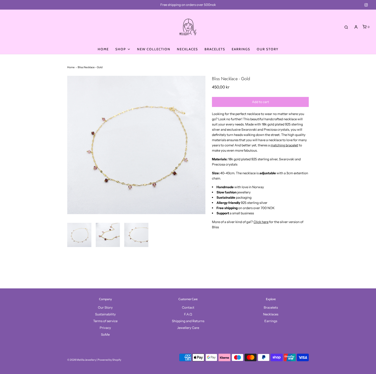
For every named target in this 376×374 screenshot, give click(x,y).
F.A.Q (188, 314)
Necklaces (187, 49)
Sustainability (105, 314)
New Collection (153, 49)
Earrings (241, 49)
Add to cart (260, 102)
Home (103, 49)
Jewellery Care (188, 328)
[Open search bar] (346, 27)
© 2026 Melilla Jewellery (81, 359)
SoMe (105, 334)
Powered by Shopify (109, 359)
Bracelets (215, 49)
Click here (261, 222)
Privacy (105, 328)
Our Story (268, 49)
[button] (79, 235)
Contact (188, 307)
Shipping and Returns (188, 321)
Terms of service (105, 321)
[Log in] (356, 27)
